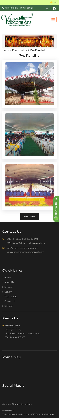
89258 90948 (26, 8)
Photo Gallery (19, 50)
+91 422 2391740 (36, 242)
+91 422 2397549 (16, 242)
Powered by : (8, 410)
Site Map (8, 306)
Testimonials (10, 296)
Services (8, 287)
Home (6, 50)
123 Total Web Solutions (42, 414)
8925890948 (31, 238)
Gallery (7, 292)
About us (8, 282)
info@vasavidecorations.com (22, 248)
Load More (29, 216)
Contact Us (9, 301)
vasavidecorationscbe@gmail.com (25, 252)
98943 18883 (12, 8)
